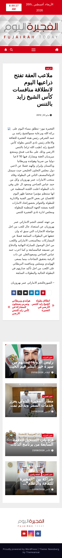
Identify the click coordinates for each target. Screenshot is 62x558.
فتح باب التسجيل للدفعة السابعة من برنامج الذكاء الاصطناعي (32, 444)
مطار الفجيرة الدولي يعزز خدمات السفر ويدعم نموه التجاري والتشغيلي (31, 405)
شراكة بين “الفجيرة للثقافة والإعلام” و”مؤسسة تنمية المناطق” (31, 483)
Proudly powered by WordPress (20, 549)
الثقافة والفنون (35, 474)
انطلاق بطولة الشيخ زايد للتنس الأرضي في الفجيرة (41, 305)
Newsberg (53, 549)
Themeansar (33, 552)
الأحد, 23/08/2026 (41, 450)
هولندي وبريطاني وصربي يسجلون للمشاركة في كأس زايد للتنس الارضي (21, 307)
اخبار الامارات (47, 357)
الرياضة (48, 68)
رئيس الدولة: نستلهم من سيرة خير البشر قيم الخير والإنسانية (31, 366)
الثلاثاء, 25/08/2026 (40, 372)
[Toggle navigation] (33, 49)
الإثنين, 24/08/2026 (40, 411)
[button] (11, 49)
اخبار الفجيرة (47, 396)
